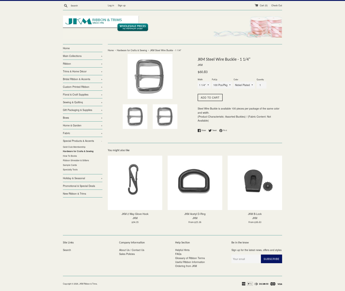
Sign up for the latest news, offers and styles (256, 250)
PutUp (214, 79)
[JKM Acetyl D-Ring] (195, 183)
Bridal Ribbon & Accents (82, 79)
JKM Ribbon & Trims (88, 283)
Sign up (122, 5)
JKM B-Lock (255, 214)
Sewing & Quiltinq (82, 102)
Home (66, 48)
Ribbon (82, 63)
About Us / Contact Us (131, 250)
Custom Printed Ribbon (82, 87)
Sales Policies (127, 254)
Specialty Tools (70, 169)
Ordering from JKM (186, 266)
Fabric (82, 133)
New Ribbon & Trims (74, 193)
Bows (82, 117)
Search (67, 250)
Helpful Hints (182, 250)
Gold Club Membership (74, 146)
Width (200, 79)
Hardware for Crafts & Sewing (78, 151)
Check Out (276, 5)
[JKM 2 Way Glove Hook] (135, 183)
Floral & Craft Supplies (82, 94)
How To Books (70, 155)
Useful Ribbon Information (190, 262)
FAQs (178, 254)
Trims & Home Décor (82, 71)
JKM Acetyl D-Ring (195, 214)
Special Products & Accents (82, 141)
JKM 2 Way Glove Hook (135, 214)
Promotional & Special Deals (79, 186)
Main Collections (82, 56)
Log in (111, 5)
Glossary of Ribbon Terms (190, 258)
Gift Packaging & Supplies (82, 110)
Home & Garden (82, 125)
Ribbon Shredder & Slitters (76, 160)
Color (236, 79)
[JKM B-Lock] (255, 183)
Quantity (260, 79)
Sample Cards (70, 164)
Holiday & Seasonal (82, 178)
